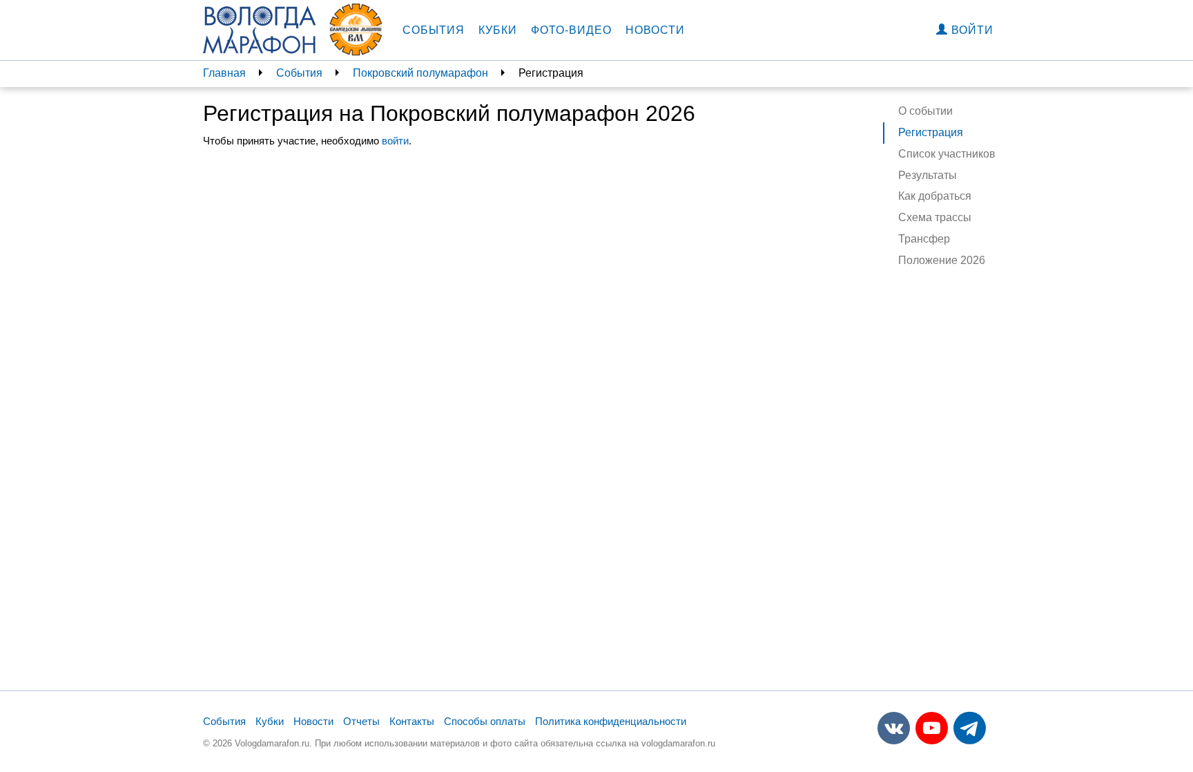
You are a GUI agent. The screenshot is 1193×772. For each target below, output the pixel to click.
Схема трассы (934, 217)
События (433, 30)
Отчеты (361, 721)
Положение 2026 (941, 260)
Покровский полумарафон (420, 73)
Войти (970, 30)
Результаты (927, 175)
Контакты (411, 721)
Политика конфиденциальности (610, 721)
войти (395, 141)
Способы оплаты (484, 721)
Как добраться (934, 196)
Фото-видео (571, 30)
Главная (224, 73)
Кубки (497, 30)
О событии (925, 111)
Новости (655, 30)
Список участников (947, 154)
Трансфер (924, 239)
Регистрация (930, 132)
